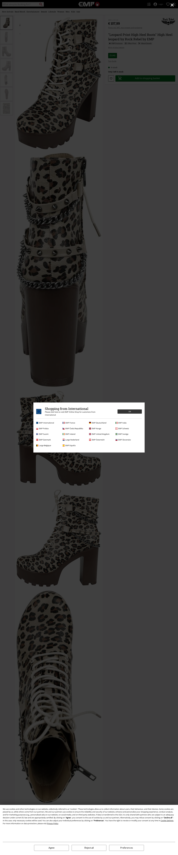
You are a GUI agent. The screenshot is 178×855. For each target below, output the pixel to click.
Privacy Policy (52, 823)
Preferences (126, 847)
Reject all (89, 848)
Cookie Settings (167, 820)
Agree (52, 848)
